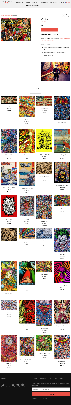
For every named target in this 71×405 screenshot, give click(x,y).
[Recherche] (59, 2)
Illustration (20, 2)
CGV (55, 378)
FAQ (50, 378)
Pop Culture (44, 2)
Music (28, 2)
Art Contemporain (32, 5)
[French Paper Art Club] (6, 2)
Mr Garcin (43, 21)
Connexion (53, 2)
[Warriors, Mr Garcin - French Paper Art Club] (16, 29)
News (61, 378)
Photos (35, 2)
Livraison (43, 378)
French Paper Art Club (41, 398)
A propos (35, 378)
